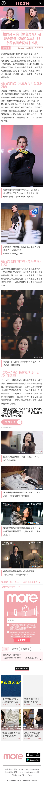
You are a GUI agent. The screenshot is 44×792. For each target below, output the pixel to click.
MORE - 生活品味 (6, 705)
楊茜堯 (26, 649)
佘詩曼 (15, 649)
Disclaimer (16, 775)
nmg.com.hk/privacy (26, 627)
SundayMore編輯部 (25, 48)
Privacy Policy (27, 775)
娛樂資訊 (5, 48)
